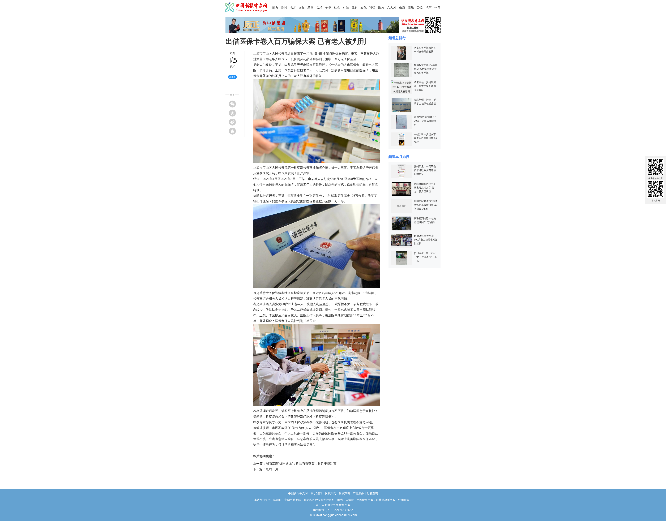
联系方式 (330, 493)
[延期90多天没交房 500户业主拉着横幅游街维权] (401, 239)
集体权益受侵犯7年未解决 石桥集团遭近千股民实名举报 (425, 68)
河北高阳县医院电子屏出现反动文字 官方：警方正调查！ (425, 187)
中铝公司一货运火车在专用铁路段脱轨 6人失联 (426, 138)
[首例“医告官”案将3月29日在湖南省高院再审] (401, 121)
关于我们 (316, 493)
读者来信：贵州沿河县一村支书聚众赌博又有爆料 (425, 86)
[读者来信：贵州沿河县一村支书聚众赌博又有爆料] (401, 86)
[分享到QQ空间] (232, 113)
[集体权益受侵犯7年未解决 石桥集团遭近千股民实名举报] (401, 69)
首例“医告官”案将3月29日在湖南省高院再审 (425, 120)
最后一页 (272, 469)
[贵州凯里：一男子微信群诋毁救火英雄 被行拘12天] (401, 171)
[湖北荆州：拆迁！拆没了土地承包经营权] (401, 104)
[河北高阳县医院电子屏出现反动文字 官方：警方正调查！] (401, 188)
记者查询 (372, 493)
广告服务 (358, 493)
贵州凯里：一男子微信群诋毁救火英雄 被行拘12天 (425, 170)
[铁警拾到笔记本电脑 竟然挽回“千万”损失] (401, 223)
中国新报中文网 (246, 7)
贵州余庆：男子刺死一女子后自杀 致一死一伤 (425, 256)
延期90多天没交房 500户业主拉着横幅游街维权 (426, 239)
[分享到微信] (232, 104)
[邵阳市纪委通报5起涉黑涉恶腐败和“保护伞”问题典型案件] (401, 206)
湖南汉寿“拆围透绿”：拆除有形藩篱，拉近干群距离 (301, 463)
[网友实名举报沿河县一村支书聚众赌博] (401, 52)
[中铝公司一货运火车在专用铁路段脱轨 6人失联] (401, 139)
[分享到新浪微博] (232, 122)
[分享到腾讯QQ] (232, 131)
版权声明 (344, 493)
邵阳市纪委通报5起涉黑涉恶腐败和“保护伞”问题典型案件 (426, 204)
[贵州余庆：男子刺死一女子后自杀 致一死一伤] (401, 258)
